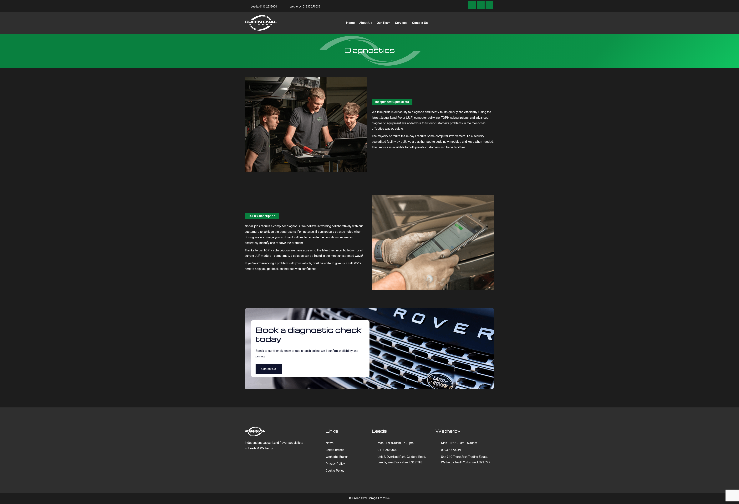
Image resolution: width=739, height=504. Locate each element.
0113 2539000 (387, 450)
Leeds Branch (335, 450)
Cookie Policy (335, 470)
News (330, 443)
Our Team (383, 23)
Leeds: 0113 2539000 (264, 6)
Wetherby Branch (337, 457)
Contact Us (420, 23)
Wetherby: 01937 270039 (305, 6)
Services (401, 23)
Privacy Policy (335, 464)
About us (365, 23)
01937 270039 (451, 450)
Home (350, 23)
